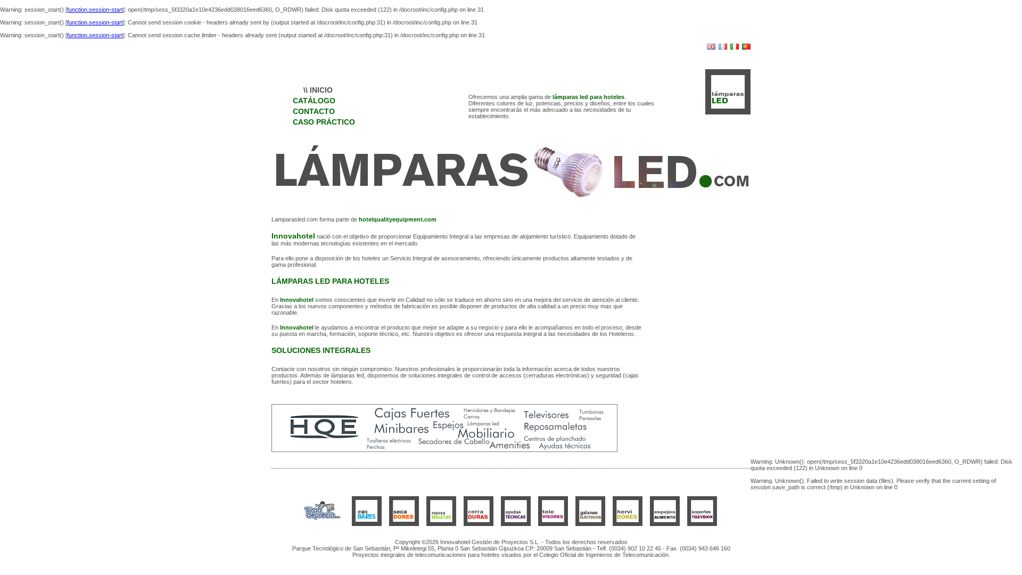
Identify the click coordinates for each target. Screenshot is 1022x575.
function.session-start (95, 9)
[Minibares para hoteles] (367, 524)
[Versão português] (746, 47)
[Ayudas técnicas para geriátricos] (516, 524)
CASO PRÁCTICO (324, 122)
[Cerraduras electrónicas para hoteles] (478, 524)
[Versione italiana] (734, 47)
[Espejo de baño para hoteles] (665, 524)
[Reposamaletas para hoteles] (441, 524)
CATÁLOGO (314, 100)
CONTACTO (314, 111)
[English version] (711, 47)
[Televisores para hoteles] (553, 524)
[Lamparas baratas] (322, 524)
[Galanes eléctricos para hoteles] (590, 524)
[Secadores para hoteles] (404, 524)
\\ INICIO (318, 90)
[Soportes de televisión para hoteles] (702, 524)
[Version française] (723, 47)
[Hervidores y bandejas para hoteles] (627, 524)
